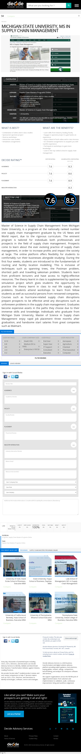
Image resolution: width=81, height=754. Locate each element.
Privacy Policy (33, 736)
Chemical (70, 347)
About (6, 736)
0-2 (12, 353)
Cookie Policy (33, 738)
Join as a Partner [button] (14, 714)
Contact (55, 736)
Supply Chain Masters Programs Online (13, 543)
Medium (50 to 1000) (30, 345)
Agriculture (70, 344)
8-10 (12, 341)
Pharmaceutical (70, 350)
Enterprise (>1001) (31, 349)
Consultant (51, 350)
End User (51, 341)
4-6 (12, 347)
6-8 (12, 344)
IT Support (51, 347)
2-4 (12, 350)
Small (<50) (31, 341)
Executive (51, 353)
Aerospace (70, 341)
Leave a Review (15, 363)
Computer (70, 353)
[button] (5, 376)
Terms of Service (9, 738)
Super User (51, 344)
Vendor (55, 738)
